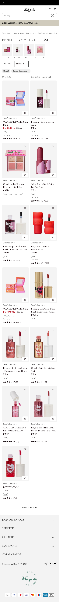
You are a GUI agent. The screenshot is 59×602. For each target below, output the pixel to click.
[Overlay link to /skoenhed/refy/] (29, 23)
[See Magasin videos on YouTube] (55, 564)
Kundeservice (13, 519)
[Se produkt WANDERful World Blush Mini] (15, 98)
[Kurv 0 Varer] (55, 9)
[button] (46, 9)
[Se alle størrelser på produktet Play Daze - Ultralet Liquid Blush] (33, 257)
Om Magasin (11, 554)
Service (8, 528)
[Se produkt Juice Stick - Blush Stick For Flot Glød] (43, 160)
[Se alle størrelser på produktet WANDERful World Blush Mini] (5, 132)
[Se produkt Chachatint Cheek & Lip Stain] (43, 344)
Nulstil (6, 71)
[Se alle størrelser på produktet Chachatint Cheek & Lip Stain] (33, 378)
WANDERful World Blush (15, 309)
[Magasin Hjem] (29, 10)
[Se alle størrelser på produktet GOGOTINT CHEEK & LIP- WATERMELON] (5, 438)
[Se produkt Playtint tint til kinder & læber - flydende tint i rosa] (43, 404)
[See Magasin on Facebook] (51, 564)
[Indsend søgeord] (5, 15)
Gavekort (9, 546)
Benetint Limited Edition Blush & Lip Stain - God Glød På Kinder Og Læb (43, 312)
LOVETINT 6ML (11, 487)
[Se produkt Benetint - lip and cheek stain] (43, 98)
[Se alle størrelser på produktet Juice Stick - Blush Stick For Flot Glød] (32, 194)
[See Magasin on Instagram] (46, 564)
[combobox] (29, 15)
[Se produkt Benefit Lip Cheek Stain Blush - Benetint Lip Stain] (15, 223)
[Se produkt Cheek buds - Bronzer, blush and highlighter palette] (15, 160)
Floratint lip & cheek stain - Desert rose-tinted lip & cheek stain (15, 371)
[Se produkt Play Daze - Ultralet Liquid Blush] (43, 223)
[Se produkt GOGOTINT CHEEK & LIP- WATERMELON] (15, 404)
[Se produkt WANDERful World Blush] (15, 285)
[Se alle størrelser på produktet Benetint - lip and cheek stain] (33, 132)
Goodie (8, 537)
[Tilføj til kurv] (25, 113)
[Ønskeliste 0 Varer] (50, 9)
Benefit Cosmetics (10, 118)
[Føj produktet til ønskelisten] (25, 84)
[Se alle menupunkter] (3, 9)
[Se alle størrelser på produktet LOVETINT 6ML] (5, 494)
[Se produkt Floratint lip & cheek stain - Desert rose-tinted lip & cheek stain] (15, 344)
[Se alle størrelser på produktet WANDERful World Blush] (8, 316)
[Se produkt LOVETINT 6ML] (15, 463)
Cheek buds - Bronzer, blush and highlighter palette (13, 187)
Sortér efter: (35, 77)
